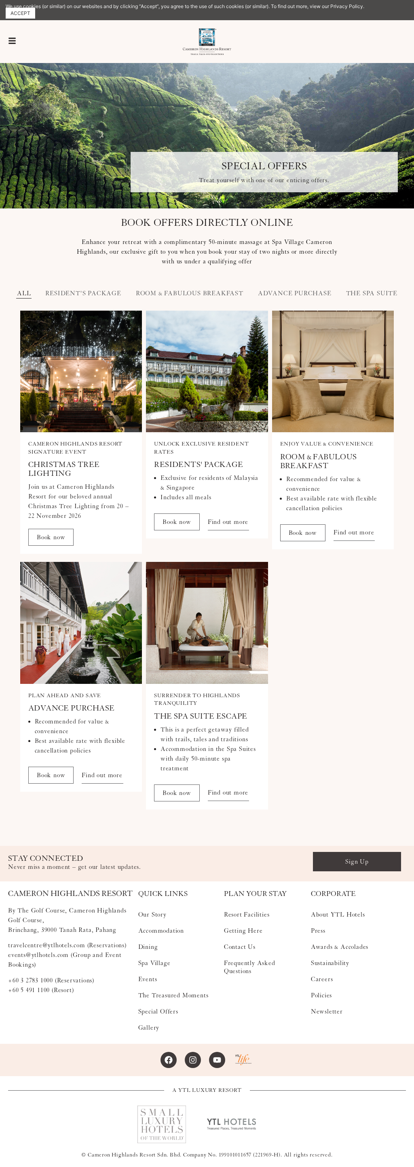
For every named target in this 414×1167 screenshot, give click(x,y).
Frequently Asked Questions (249, 967)
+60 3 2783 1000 (30, 980)
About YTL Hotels (338, 914)
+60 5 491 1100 (29, 990)
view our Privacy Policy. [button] (337, 6)
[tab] (24, 293)
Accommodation (161, 930)
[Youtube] (217, 1060)
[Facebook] (169, 1060)
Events (147, 979)
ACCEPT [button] (20, 13)
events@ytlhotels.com (38, 955)
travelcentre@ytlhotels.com (46, 945)
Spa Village (154, 963)
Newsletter (327, 1011)
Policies (321, 995)
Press (318, 930)
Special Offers (158, 1011)
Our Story (152, 914)
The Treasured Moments (173, 995)
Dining (148, 946)
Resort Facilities (247, 914)
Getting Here (243, 930)
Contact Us (240, 946)
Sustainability (330, 963)
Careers (322, 979)
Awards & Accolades (339, 946)
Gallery (149, 1027)
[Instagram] (193, 1060)
